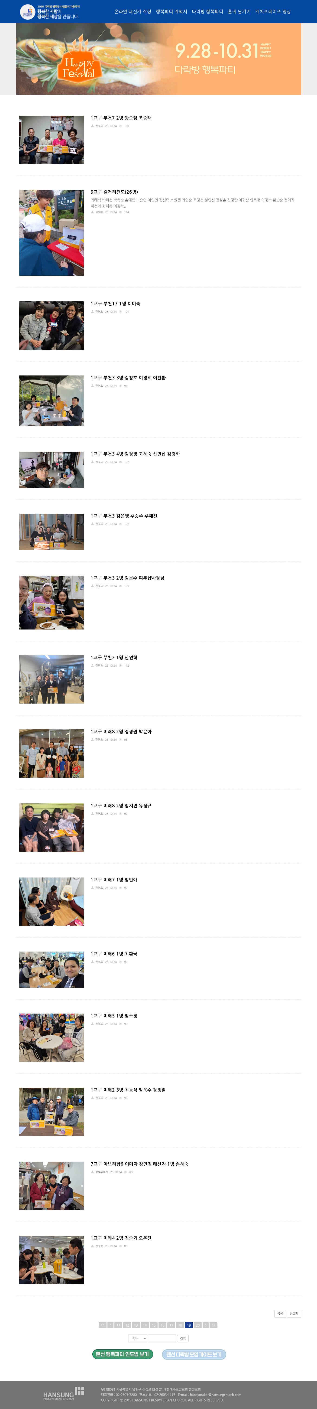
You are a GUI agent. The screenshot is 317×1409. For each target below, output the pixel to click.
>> (213, 1325)
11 (118, 1325)
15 (153, 1325)
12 (127, 1325)
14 (145, 1325)
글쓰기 (294, 1313)
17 (171, 1325)
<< (102, 1325)
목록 (280, 1313)
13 (136, 1325)
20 (198, 1325)
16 (162, 1325)
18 (180, 1325)
